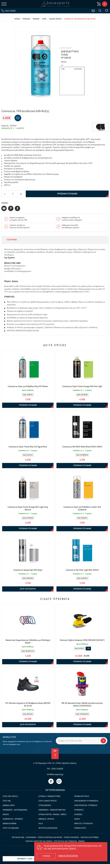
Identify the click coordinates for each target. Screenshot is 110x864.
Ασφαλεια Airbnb (9, 824)
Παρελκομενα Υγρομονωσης (86, 801)
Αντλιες (6, 814)
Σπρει (44, 19)
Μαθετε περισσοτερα (68, 856)
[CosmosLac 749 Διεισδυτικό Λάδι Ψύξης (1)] (55, 67)
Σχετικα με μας (18, 837)
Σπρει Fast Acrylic (10, 796)
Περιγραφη (12, 240)
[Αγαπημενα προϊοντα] (106, 10)
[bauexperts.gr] (55, 4)
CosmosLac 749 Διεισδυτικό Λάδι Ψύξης (80, 19)
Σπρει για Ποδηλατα (11, 828)
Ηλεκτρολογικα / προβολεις (85, 805)
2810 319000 (57, 769)
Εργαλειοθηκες (44, 805)
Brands (81, 841)
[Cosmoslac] (101, 127)
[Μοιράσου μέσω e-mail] (4, 208)
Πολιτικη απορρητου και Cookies (39, 841)
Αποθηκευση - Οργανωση (13, 819)
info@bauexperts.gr (55, 774)
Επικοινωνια (31, 837)
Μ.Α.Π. (40, 824)
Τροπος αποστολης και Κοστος (50, 837)
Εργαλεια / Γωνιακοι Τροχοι (49, 796)
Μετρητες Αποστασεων (47, 828)
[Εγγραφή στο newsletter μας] (103, 740)
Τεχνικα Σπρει (80, 828)
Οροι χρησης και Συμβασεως (65, 841)
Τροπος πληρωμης (71, 837)
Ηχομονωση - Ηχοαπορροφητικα (51, 810)
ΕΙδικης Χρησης (55, 19)
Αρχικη (17, 19)
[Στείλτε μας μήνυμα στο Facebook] (51, 781)
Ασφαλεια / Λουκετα (46, 819)
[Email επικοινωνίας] (93, 10)
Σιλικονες (78, 814)
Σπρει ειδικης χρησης (47, 801)
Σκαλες (77, 819)
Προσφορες (79, 810)
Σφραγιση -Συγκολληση (83, 824)
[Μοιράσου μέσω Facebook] (17, 208)
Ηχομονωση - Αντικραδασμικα (15, 810)
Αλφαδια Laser (8, 805)
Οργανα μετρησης (81, 796)
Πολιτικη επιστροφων (89, 837)
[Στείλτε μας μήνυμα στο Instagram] (59, 781)
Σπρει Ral (7, 801)
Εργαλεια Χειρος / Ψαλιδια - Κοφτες (52, 814)
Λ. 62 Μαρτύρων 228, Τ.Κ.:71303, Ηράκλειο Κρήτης (55, 763)
